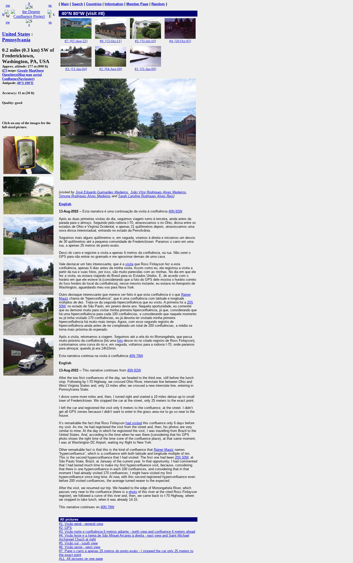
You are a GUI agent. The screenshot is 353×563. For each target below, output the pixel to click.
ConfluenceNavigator (17, 79)
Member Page (137, 4)
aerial (37, 75)
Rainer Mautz (164, 450)
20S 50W (181, 457)
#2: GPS (65, 528)
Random (158, 4)
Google (22, 70)
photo (133, 492)
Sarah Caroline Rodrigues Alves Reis (145, 196)
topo (29, 75)
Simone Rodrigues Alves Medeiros (85, 196)
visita (129, 264)
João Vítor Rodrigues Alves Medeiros (158, 192)
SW (8, 22)
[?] (5, 70)
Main (65, 4)
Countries (94, 4)
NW (8, 5)
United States (16, 34)
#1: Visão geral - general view (81, 524)
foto (120, 341)
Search (77, 4)
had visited (134, 423)
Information (114, 4)
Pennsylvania (16, 39)
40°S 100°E (25, 83)
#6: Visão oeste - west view (79, 547)
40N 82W (175, 211)
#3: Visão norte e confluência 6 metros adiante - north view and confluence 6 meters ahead (127, 532)
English (65, 204)
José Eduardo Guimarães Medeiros (101, 192)
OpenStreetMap (13, 75)
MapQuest (36, 70)
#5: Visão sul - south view (78, 543)
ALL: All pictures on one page (81, 559)
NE (50, 5)
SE (50, 22)
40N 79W (136, 356)
